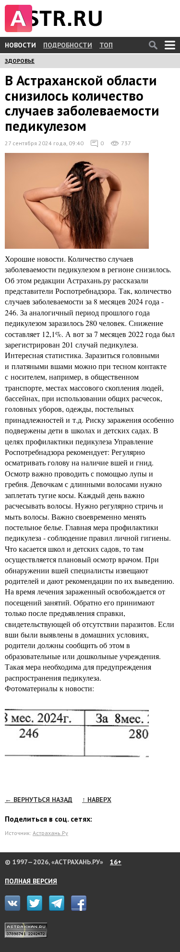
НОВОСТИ (20, 45)
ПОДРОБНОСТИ (67, 45)
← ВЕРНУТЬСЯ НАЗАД (38, 799)
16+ (115, 862)
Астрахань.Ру (50, 832)
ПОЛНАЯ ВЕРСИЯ (31, 881)
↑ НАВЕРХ (96, 799)
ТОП (106, 45)
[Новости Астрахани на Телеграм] (59, 908)
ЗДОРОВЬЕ (20, 60)
